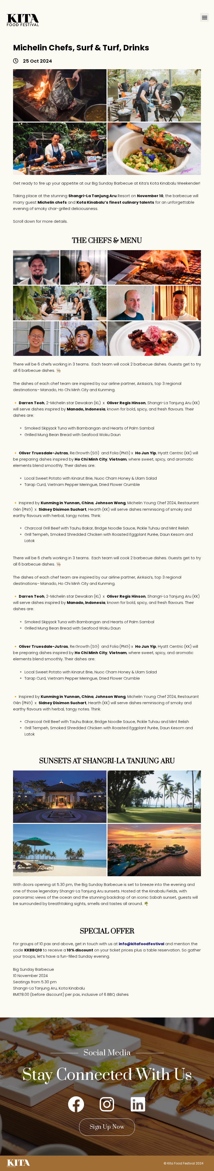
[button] (204, 17)
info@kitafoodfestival (141, 943)
